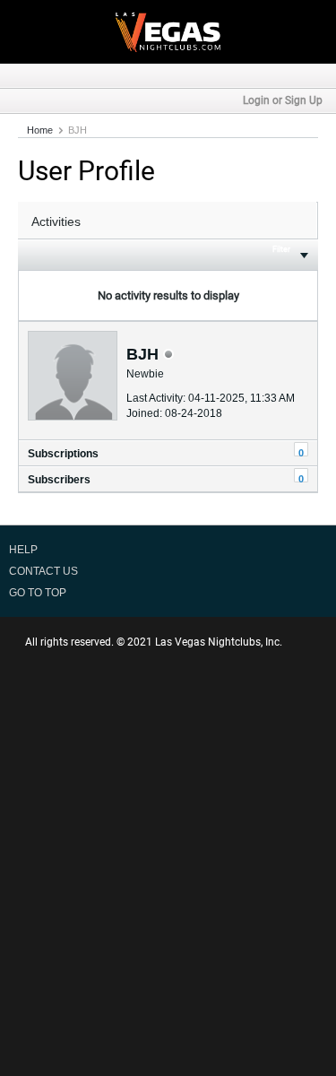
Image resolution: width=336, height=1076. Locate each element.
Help (23, 549)
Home (40, 130)
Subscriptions (63, 453)
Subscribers (59, 479)
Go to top (37, 592)
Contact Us (43, 571)
